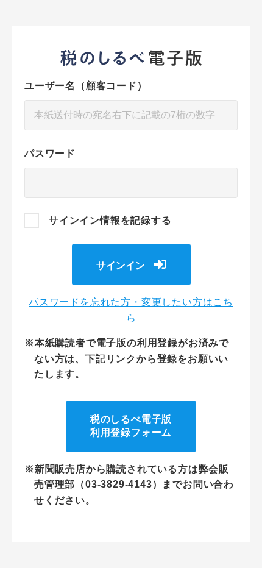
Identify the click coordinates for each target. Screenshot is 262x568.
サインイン (120, 265)
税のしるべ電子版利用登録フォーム (131, 426)
